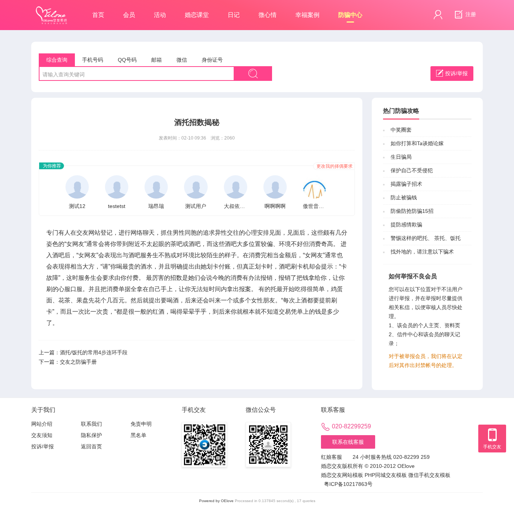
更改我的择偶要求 (334, 166)
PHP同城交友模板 (386, 475)
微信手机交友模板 (429, 475)
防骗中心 (350, 15)
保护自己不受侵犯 (412, 170)
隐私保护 (91, 435)
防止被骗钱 (404, 197)
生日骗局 (401, 157)
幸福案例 (307, 15)
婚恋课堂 (197, 15)
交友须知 (41, 435)
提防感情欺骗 (406, 225)
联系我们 (91, 424)
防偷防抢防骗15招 (412, 211)
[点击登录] (438, 14)
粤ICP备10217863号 (348, 484)
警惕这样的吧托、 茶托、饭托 (426, 238)
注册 (470, 14)
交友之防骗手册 (78, 362)
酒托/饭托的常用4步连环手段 (94, 352)
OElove (227, 501)
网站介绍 (41, 424)
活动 (160, 15)
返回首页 (91, 446)
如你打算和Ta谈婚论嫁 (417, 143)
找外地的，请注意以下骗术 (422, 252)
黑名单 (138, 435)
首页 (98, 15)
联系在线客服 (348, 442)
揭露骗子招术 (406, 184)
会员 (129, 15)
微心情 (268, 15)
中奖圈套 (401, 130)
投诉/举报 (456, 73)
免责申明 (141, 424)
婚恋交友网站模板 (342, 475)
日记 (234, 15)
